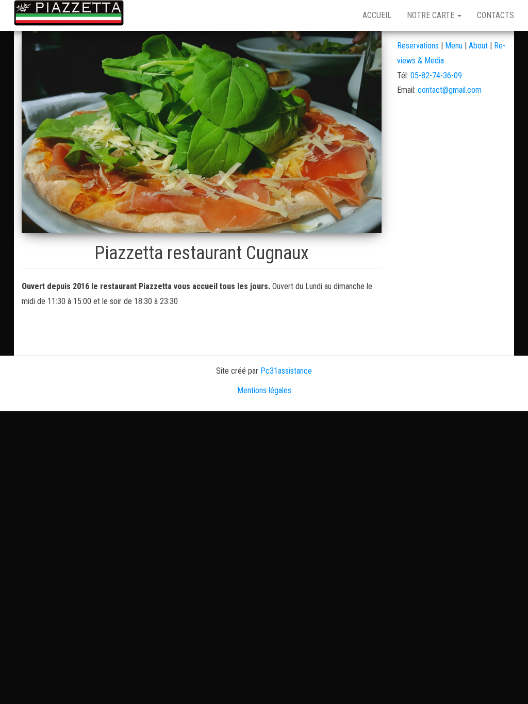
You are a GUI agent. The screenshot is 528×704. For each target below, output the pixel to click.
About (478, 46)
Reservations (418, 46)
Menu (455, 46)
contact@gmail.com (450, 90)
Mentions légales (264, 390)
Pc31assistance (286, 371)
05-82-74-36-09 (436, 75)
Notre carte (431, 15)
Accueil (376, 15)
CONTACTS (495, 15)
